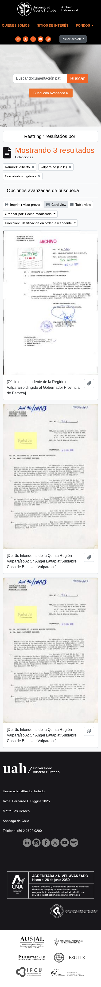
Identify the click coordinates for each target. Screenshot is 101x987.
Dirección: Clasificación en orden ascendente (39, 223)
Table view (82, 204)
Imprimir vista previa (24, 204)
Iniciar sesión (72, 39)
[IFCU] (29, 972)
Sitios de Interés (52, 25)
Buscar (77, 78)
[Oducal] (68, 972)
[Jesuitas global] (69, 957)
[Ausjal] (31, 942)
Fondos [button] (83, 25)
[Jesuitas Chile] (31, 957)
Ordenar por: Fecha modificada (29, 214)
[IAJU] (67, 942)
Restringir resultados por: (50, 136)
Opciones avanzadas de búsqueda (43, 190)
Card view (58, 204)
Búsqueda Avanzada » (50, 93)
